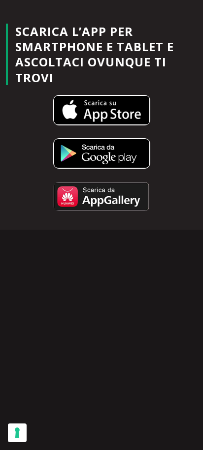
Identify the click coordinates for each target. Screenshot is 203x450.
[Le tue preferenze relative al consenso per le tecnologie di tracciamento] (17, 432)
